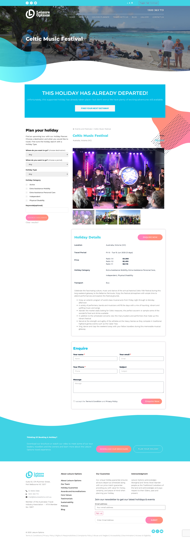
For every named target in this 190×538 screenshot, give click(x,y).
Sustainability (67, 502)
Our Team (65, 484)
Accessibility (115, 535)
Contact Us (158, 17)
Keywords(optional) (34, 205)
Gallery (145, 17)
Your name (79, 354)
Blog (134, 17)
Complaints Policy (84, 535)
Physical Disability (37, 200)
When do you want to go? (44, 160)
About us (83, 17)
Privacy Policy (111, 401)
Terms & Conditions (34, 535)
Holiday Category (33, 180)
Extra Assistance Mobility (40, 188)
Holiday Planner (100, 17)
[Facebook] (153, 531)
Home (72, 17)
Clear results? (32, 222)
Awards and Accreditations (73, 491)
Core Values (66, 495)
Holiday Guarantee (69, 488)
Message (77, 380)
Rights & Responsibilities (66, 535)
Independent (35, 196)
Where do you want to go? (45, 150)
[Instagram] (31, 3)
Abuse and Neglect (101, 535)
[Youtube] (35, 3)
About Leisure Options (71, 480)
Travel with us (120, 17)
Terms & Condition (93, 401)
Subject (123, 367)
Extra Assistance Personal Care (42, 192)
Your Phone (79, 367)
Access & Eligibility (143, 535)
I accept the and (96, 401)
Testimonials (66, 499)
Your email (125, 354)
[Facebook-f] (27, 3)
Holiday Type (31, 170)
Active (32, 184)
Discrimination (128, 535)
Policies (64, 506)
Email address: (101, 504)
